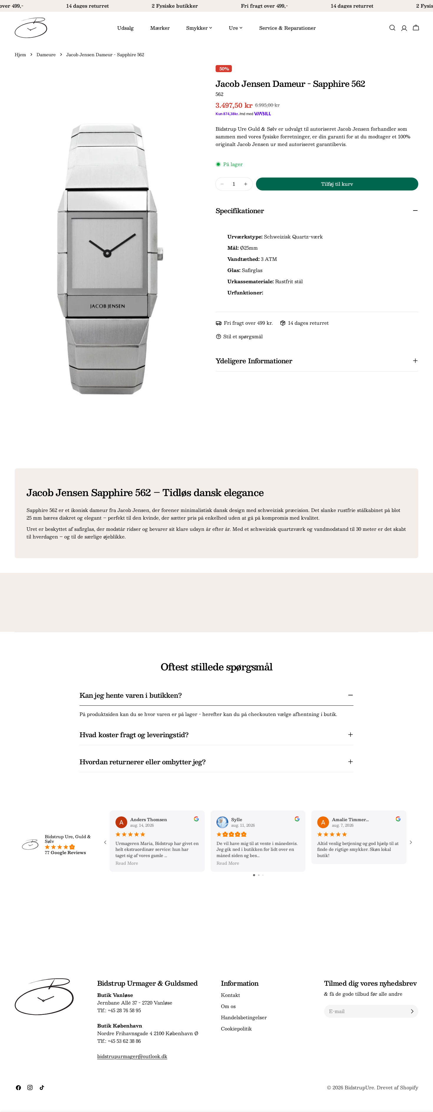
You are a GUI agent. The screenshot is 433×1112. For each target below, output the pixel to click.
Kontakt (230, 995)
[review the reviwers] (196, 819)
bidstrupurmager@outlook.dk (132, 1056)
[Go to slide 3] (262, 875)
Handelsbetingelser (244, 1017)
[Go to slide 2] (259, 875)
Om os (228, 1006)
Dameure (46, 54)
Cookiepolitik (236, 1029)
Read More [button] (126, 863)
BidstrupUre (359, 1087)
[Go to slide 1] (254, 875)
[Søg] (392, 28)
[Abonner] (412, 1011)
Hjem (20, 54)
